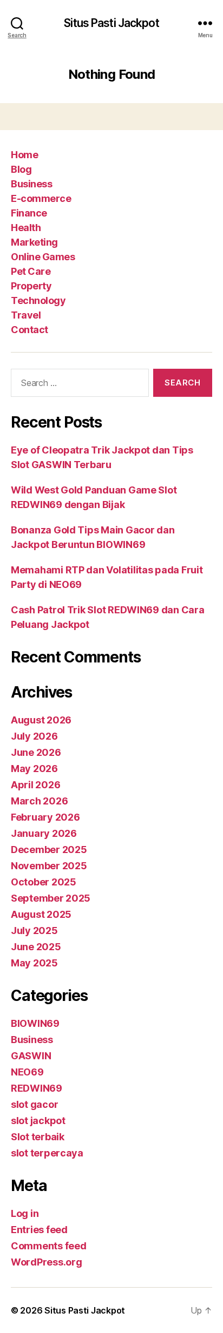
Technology (38, 300)
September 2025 (50, 898)
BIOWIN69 (35, 1023)
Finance (29, 213)
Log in (24, 1213)
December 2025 (49, 849)
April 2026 (35, 784)
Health (26, 227)
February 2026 (45, 817)
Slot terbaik (37, 1136)
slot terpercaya (47, 1153)
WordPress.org (46, 1262)
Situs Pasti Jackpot (111, 23)
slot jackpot (38, 1120)
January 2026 (44, 833)
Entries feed (39, 1229)
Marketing (34, 242)
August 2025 (41, 914)
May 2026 (34, 768)
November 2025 (49, 865)
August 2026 (41, 720)
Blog (21, 169)
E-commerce (41, 198)
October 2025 (43, 882)
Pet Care (30, 271)
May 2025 (34, 963)
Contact (29, 329)
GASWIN (31, 1055)
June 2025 (36, 946)
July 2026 (34, 736)
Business (31, 184)
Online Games (43, 256)
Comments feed (49, 1245)
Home (24, 154)
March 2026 (39, 801)
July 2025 (34, 930)
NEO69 (27, 1072)
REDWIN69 (36, 1088)
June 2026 (36, 752)
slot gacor (34, 1104)
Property (31, 286)
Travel (26, 315)
